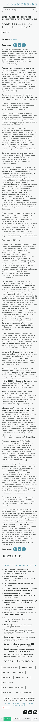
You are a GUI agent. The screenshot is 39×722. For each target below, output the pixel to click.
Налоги (6, 672)
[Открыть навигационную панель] (30, 712)
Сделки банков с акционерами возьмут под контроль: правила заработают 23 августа (20, 602)
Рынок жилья (18, 672)
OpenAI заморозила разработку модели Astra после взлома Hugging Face (20, 589)
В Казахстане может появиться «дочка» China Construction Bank (20, 614)
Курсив (14, 39)
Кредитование (28, 667)
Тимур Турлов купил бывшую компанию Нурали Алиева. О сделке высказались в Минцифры (19, 571)
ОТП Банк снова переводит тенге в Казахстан (18, 584)
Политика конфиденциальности (19, 698)
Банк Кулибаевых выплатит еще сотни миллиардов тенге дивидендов (20, 650)
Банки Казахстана (10, 667)
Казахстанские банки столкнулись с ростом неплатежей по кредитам (19, 655)
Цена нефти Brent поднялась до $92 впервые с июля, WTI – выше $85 (19, 645)
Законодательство (23, 692)
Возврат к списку (12, 556)
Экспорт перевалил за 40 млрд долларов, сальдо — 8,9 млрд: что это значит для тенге (19, 595)
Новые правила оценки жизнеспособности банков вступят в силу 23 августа (19, 578)
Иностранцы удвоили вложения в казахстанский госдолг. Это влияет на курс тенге (19, 632)
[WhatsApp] (15, 45)
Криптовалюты (22, 677)
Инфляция (7, 692)
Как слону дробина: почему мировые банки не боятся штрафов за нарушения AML (19, 639)
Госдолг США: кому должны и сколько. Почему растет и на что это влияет (20, 609)
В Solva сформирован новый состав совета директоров (19, 626)
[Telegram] (19, 45)
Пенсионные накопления (13, 687)
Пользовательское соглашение (19, 701)
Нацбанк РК (7, 677)
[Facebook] (24, 45)
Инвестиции (8, 682)
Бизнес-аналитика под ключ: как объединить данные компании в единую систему (17, 620)
